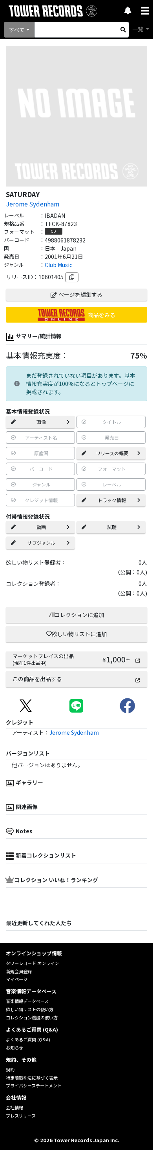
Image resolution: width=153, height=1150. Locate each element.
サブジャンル (41, 542)
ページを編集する (80, 294)
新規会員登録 (19, 971)
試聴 (112, 527)
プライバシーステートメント (34, 1085)
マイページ (16, 979)
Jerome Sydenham (32, 203)
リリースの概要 (112, 453)
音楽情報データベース (27, 1001)
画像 (41, 421)
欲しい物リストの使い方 (29, 1009)
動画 (41, 527)
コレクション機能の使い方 (32, 1017)
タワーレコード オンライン (32, 963)
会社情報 (14, 1107)
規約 (10, 1069)
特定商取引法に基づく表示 (32, 1078)
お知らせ (14, 1047)
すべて (17, 30)
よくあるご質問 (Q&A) (28, 1039)
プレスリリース (21, 1115)
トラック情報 (112, 500)
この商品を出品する (37, 679)
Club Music (58, 265)
